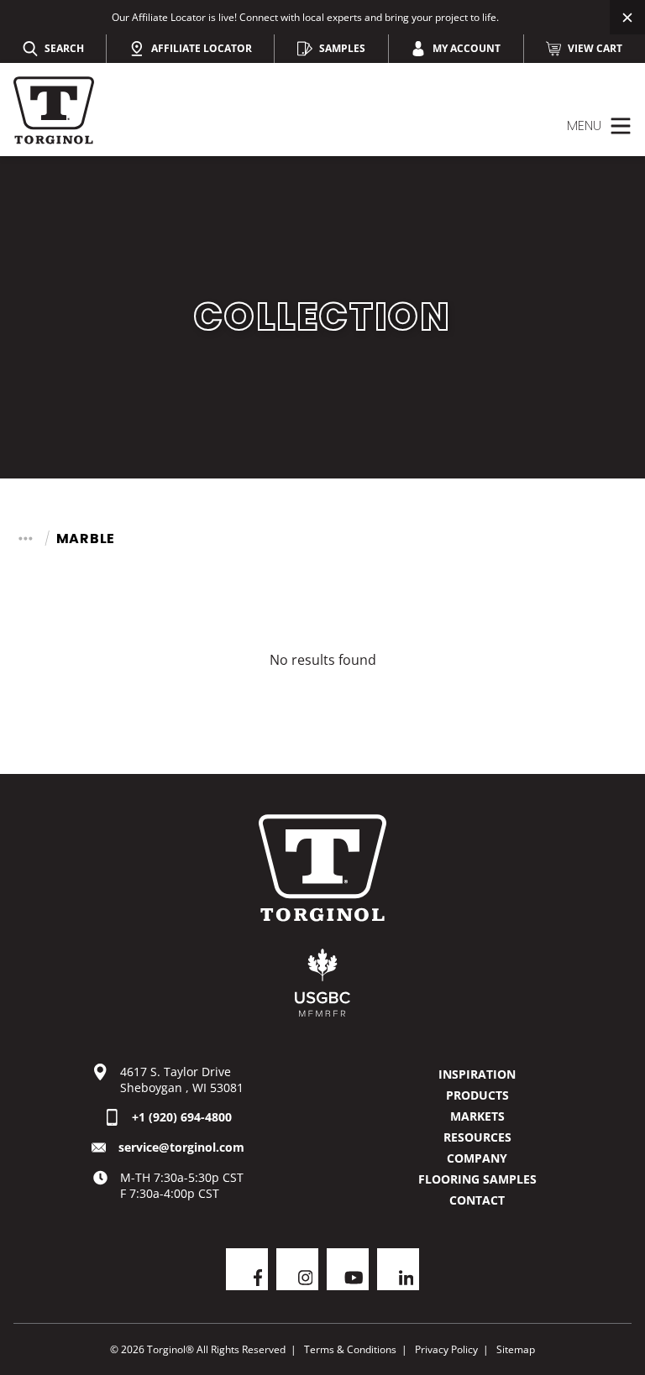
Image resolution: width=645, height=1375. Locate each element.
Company (477, 1158)
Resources (477, 1137)
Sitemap (515, 1349)
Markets (477, 1116)
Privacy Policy (446, 1349)
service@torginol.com (181, 1147)
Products (477, 1095)
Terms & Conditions (350, 1349)
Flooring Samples (477, 1179)
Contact (477, 1200)
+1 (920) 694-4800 (182, 1117)
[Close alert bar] (627, 17)
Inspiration (477, 1074)
